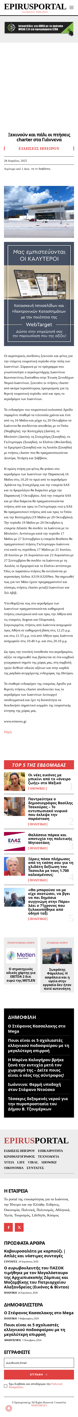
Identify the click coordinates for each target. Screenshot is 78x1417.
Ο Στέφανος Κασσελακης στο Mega (36, 1028)
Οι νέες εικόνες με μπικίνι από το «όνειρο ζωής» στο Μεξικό (49, 778)
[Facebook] (8, 181)
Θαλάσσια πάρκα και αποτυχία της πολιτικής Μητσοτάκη (50, 838)
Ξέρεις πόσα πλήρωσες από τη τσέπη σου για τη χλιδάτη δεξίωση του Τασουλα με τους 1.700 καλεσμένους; (50, 866)
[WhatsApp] (36, 181)
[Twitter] (17, 181)
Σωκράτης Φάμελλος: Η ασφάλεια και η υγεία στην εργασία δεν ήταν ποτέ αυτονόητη (57, 979)
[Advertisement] (39, 83)
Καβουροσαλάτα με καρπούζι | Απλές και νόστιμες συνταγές (35, 1253)
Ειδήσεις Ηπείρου (39, 148)
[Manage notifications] (9, 1408)
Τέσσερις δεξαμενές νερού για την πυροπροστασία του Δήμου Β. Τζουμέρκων (38, 1104)
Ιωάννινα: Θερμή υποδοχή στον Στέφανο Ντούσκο (34, 1087)
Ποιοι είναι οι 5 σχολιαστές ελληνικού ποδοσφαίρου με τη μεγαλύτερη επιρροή (38, 1045)
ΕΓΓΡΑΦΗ (36, 1374)
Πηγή (8, 732)
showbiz (37, 788)
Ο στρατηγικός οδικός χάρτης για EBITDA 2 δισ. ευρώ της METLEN (20, 974)
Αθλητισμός (12, 1340)
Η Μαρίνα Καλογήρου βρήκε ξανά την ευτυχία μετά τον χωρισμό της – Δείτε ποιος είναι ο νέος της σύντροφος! (36, 1067)
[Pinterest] (26, 181)
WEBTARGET (39, 1405)
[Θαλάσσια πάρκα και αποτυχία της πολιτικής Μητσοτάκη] (14, 841)
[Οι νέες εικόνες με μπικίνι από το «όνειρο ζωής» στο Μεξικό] (14, 781)
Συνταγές (10, 1261)
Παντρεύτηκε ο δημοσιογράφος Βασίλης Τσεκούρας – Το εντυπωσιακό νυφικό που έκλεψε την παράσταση (50, 809)
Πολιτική (38, 824)
